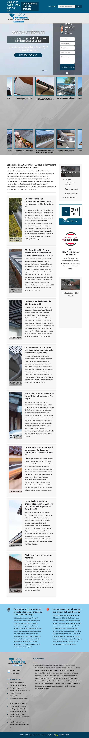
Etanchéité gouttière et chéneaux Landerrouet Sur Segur (56, 673)
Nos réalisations (28, 55)
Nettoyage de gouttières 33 (18, 688)
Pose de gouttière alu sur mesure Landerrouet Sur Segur (58, 683)
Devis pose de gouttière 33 (18, 711)
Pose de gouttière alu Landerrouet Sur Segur (48, 665)
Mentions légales (47, 735)
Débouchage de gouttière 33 (18, 704)
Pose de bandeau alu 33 (17, 722)
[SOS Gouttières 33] (18, 18)
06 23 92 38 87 (13, 8)
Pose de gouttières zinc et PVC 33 (20, 691)
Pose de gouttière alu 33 (17, 714)
